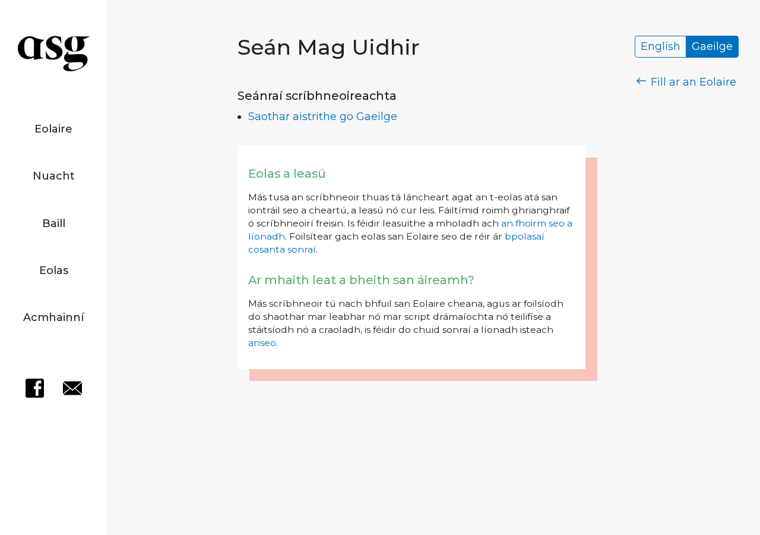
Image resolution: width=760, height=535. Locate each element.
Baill (53, 223)
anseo (262, 342)
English (660, 47)
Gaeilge (712, 47)
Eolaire (53, 129)
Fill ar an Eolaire (692, 82)
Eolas (53, 270)
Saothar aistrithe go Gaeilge (322, 116)
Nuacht (54, 175)
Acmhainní (53, 317)
